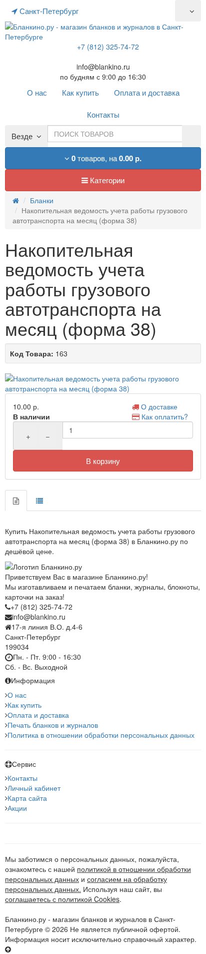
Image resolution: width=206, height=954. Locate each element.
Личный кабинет (34, 788)
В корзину (103, 460)
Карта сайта (27, 798)
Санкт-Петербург (48, 11)
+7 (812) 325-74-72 (108, 47)
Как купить (25, 705)
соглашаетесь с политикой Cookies (62, 899)
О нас (17, 695)
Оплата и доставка (38, 715)
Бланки (42, 200)
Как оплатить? (165, 416)
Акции (17, 808)
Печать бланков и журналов (53, 725)
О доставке (159, 406)
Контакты (23, 778)
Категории (106, 180)
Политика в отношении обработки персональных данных (101, 735)
